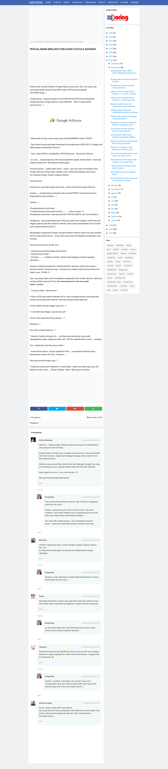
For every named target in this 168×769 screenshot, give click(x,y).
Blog (109, 249)
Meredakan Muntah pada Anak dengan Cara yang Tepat (123, 161)
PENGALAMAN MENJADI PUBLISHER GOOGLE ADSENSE (124, 111)
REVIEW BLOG (120, 278)
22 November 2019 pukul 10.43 (91, 540)
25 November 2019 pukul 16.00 (91, 572)
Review (109, 278)
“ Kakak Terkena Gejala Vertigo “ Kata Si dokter (124, 167)
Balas (41, 483)
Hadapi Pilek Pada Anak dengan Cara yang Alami (124, 117)
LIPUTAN (110, 266)
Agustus (115, 193)
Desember (115, 63)
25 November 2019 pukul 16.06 (91, 623)
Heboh (120, 258)
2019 (111, 60)
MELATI (118, 266)
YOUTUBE (124, 290)
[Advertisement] (66, 23)
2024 (111, 41)
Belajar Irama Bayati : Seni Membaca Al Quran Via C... (123, 148)
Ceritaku (124, 249)
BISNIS (128, 245)
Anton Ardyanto (46, 440)
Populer (122, 274)
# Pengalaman (35, 417)
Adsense (110, 245)
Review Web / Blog (114, 282)
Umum (132, 286)
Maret (114, 213)
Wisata (115, 290)
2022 (111, 48)
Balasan (40, 490)
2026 (111, 33)
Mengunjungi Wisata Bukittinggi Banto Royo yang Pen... (124, 142)
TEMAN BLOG (112, 286)
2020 (111, 56)
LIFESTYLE (127, 262)
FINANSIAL (133, 253)
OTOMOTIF (128, 266)
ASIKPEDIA (120, 245)
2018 (111, 225)
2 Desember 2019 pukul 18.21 (91, 703)
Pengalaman (123, 270)
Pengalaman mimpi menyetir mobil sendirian (122, 86)
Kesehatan (129, 258)
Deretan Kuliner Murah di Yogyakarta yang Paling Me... (123, 105)
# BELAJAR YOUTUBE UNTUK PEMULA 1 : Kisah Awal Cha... (123, 99)
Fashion (123, 253)
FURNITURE (111, 258)
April (113, 209)
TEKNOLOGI (127, 282)
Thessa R (43, 647)
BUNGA (116, 249)
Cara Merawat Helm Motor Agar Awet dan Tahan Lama (124, 154)
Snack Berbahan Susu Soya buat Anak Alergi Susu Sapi (124, 179)
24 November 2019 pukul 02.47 (91, 647)
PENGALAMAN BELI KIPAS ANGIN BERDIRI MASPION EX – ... (124, 73)
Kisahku (110, 262)
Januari (114, 220)
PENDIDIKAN (111, 270)
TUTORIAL (123, 286)
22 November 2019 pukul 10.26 (91, 440)
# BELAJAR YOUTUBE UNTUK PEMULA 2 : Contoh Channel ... (124, 93)
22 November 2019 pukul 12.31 (91, 596)
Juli (112, 197)
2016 (111, 233)
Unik (108, 290)
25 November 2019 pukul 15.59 (91, 497)
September (116, 189)
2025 (111, 37)
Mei (113, 205)
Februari (115, 216)
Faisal (41, 596)
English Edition (112, 253)
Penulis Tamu (111, 274)
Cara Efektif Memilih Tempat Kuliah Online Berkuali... (122, 130)
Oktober (115, 185)
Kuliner (118, 262)
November (115, 67)
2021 (111, 52)
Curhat (133, 249)
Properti (130, 274)
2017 (111, 229)
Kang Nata (49, 497)
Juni (113, 201)
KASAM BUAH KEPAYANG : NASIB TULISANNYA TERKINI (123, 136)
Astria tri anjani (45, 703)
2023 (111, 45)
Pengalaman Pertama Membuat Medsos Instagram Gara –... (124, 123)
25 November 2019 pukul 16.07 (91, 676)
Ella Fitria (43, 540)
